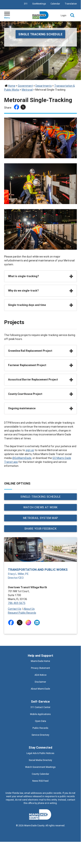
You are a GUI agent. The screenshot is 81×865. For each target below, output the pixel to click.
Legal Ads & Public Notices (40, 753)
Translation (71, 3)
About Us (29, 608)
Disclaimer (40, 681)
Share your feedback (40, 528)
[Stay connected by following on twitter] (20, 622)
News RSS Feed (40, 780)
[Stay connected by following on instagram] (29, 622)
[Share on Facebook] (17, 107)
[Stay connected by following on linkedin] (38, 622)
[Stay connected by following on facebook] (12, 622)
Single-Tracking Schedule (40, 496)
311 (25, 3)
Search (72, 15)
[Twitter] (23, 107)
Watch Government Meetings (40, 767)
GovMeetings (39, 3)
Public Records (40, 728)
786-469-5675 (16, 603)
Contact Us (14, 608)
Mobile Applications (40, 714)
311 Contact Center (40, 707)
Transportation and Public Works (38, 570)
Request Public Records (22, 612)
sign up (30, 450)
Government (25, 85)
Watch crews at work (40, 507)
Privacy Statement (40, 668)
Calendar (55, 3)
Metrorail (27, 89)
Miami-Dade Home (40, 661)
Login (63, 15)
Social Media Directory (40, 760)
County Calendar (40, 774)
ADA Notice (40, 674)
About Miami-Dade (40, 688)
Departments (44, 85)
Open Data (40, 721)
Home (11, 85)
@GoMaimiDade (21, 458)
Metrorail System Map (40, 518)
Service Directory (40, 734)
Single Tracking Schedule (40, 34)
